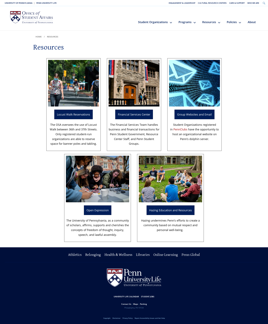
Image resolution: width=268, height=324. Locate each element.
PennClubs (180, 129)
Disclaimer (116, 318)
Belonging (93, 255)
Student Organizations (153, 22)
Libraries (143, 255)
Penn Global (191, 255)
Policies (232, 22)
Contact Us (126, 304)
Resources (209, 22)
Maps (135, 304)
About (252, 22)
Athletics (75, 255)
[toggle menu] (172, 23)
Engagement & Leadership (182, 3)
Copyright (106, 318)
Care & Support (237, 3)
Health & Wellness (118, 255)
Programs (185, 22)
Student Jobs (147, 296)
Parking (143, 304)
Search (263, 3)
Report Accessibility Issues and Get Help (150, 318)
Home (39, 36)
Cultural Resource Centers (212, 3)
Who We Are (253, 3)
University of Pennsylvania (18, 3)
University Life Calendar (126, 296)
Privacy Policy (128, 318)
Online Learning (165, 255)
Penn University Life (46, 3)
